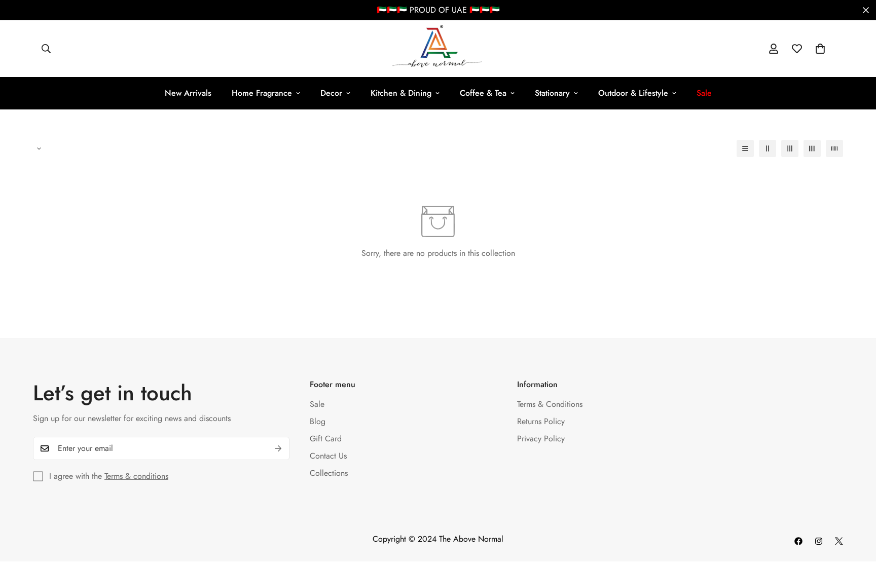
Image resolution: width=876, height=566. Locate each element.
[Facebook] (798, 541)
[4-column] (812, 148)
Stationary (552, 93)
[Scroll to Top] (856, 510)
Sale (317, 404)
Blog (317, 421)
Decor (331, 93)
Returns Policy (541, 421)
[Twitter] (839, 541)
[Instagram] (819, 541)
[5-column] (834, 148)
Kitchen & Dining (401, 93)
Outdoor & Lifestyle (633, 93)
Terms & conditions (136, 476)
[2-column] (767, 148)
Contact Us (328, 456)
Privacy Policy (541, 438)
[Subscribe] (278, 448)
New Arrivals (188, 93)
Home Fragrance (262, 93)
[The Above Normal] (438, 48)
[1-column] (745, 148)
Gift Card (326, 438)
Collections (329, 473)
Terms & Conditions (549, 404)
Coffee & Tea (483, 93)
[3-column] (789, 148)
